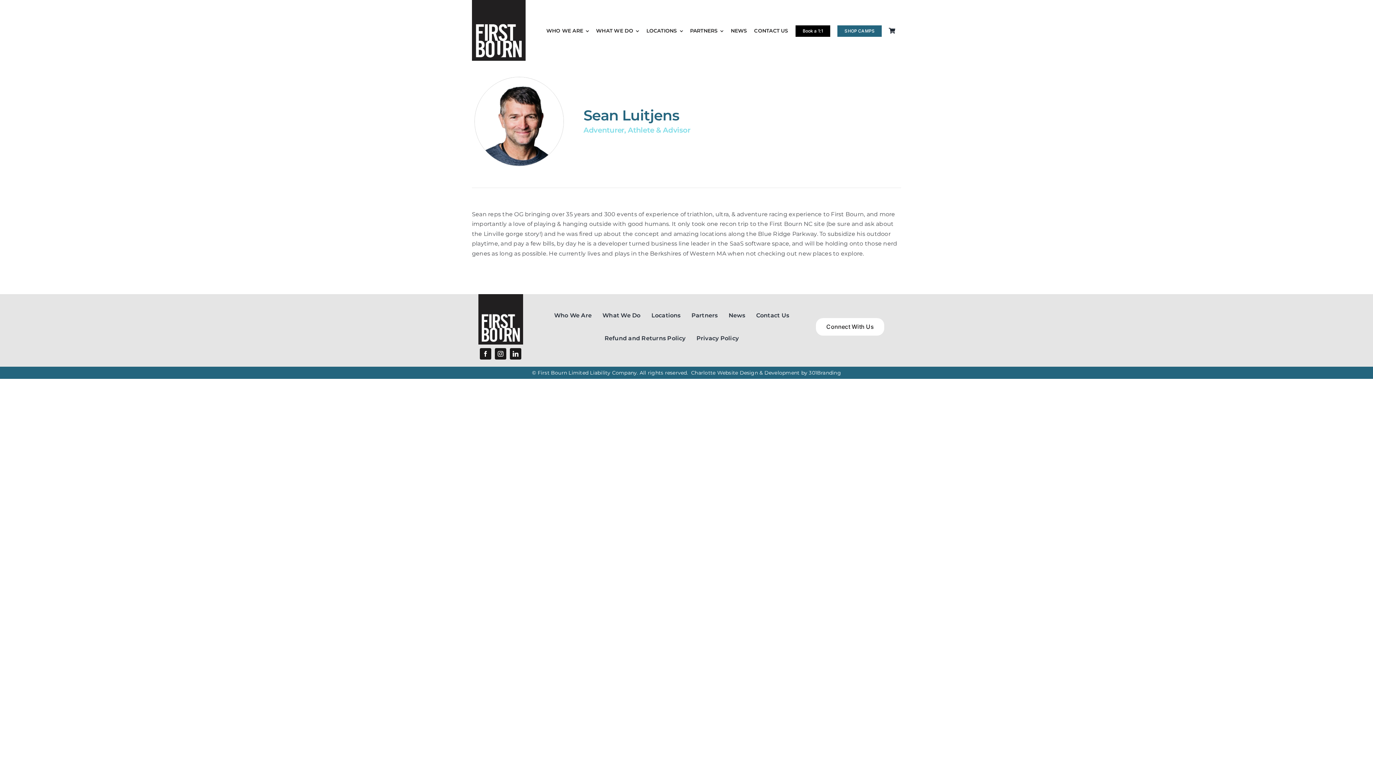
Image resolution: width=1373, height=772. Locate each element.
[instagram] (500, 354)
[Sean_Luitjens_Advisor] (500, 296)
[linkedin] (515, 354)
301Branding (825, 373)
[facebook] (485, 354)
